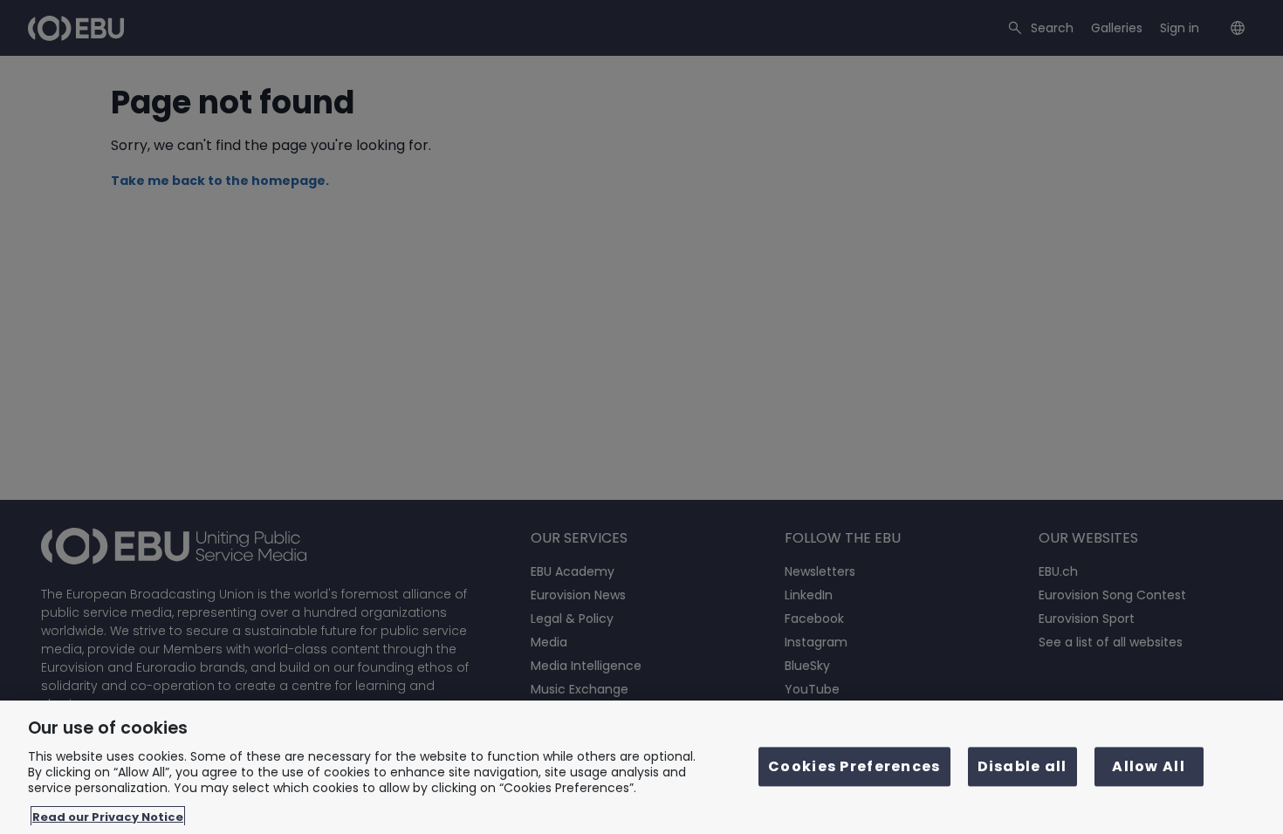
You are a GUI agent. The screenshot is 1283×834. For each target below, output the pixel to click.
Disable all (1022, 767)
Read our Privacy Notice (107, 816)
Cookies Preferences (854, 767)
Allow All (1148, 767)
